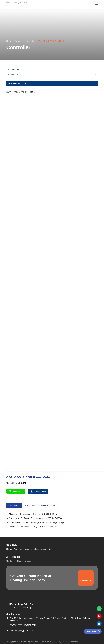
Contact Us (46, 549)
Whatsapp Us (17, 491)
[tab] (14, 505)
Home (9, 549)
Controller (10, 561)
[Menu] (96, 4)
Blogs (36, 549)
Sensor (28, 561)
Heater (20, 561)
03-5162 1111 (16, 625)
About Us (18, 549)
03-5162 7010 (30, 625)
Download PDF (40, 491)
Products (28, 549)
